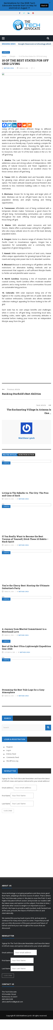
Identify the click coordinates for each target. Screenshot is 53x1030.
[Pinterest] (19, 125)
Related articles (9, 455)
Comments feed (12, 757)
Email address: (8, 788)
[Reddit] (24, 125)
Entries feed (11, 754)
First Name (6, 795)
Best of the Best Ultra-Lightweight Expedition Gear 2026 (26, 647)
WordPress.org (12, 761)
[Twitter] (9, 125)
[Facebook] (4, 125)
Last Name (6, 803)
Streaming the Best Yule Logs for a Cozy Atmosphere (23, 691)
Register (9, 747)
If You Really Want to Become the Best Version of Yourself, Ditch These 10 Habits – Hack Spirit (25, 539)
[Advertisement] (26, 351)
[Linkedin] (14, 125)
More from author (26, 455)
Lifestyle (6, 52)
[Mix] (29, 125)
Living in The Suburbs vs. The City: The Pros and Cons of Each (25, 494)
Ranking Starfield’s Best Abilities (21, 393)
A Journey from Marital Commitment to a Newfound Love (24, 630)
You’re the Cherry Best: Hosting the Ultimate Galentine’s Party (25, 587)
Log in (8, 750)
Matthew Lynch (9, 68)
